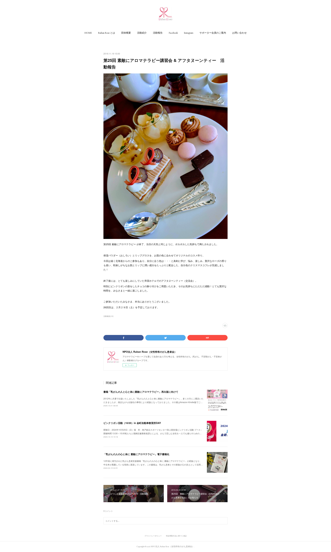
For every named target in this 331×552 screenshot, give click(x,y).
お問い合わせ (239, 32)
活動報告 (158, 32)
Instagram (188, 32)
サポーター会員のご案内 (212, 32)
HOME (88, 32)
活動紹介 (142, 32)
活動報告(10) (108, 316)
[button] (88, 33)
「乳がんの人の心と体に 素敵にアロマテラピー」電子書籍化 (136, 454)
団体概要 (126, 32)
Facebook (173, 32)
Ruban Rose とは (106, 32)
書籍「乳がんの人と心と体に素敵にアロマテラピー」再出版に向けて (140, 391)
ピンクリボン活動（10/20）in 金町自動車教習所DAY (132, 423)
